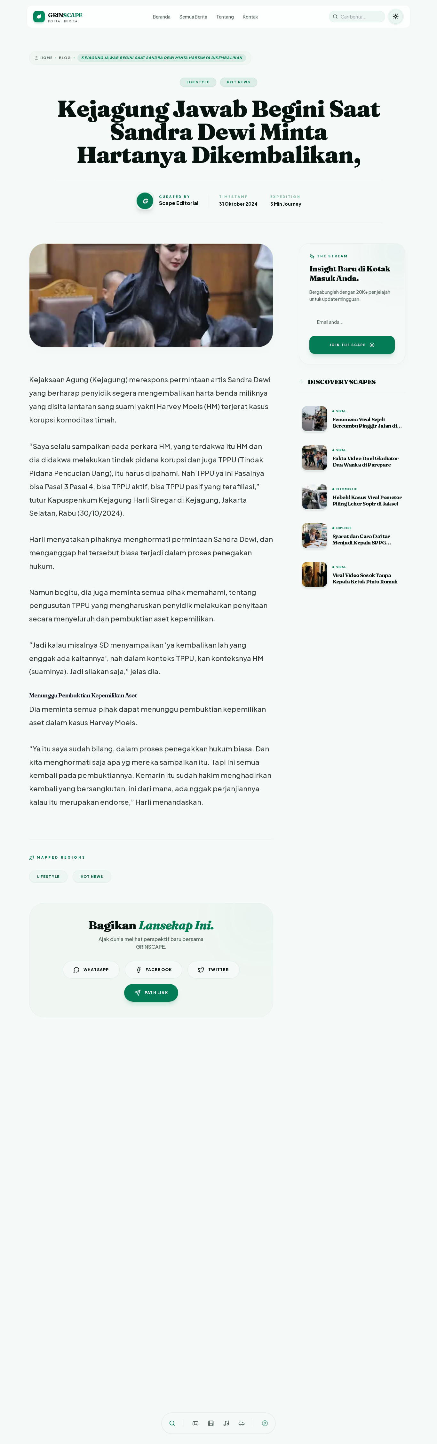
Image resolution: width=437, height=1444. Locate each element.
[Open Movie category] (211, 1423)
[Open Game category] (195, 1423)
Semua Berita (193, 16)
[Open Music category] (226, 1423)
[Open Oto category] (241, 1423)
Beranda (162, 16)
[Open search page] (172, 1423)
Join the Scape (348, 345)
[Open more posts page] (265, 1423)
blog (65, 58)
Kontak (250, 16)
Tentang (225, 16)
